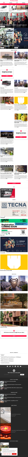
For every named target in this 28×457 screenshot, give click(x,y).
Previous (0, 8)
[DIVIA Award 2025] (14, 318)
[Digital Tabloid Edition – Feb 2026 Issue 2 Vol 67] (21, 169)
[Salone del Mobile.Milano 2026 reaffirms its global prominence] (14, 20)
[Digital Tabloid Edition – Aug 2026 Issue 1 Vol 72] (21, 7)
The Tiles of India (14, 0)
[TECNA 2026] (14, 209)
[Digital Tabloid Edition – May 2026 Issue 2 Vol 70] (21, 55)
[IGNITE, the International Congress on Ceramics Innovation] (12, 7)
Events (5, 216)
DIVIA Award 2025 (3, 327)
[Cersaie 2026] (21, 38)
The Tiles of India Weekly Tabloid (18, 120)
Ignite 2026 (2, 235)
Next (27, 8)
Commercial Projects (6, 154)
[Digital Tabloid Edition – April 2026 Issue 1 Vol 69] (21, 117)
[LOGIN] (27, 4)
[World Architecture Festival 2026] (21, 100)
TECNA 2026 (2, 217)
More (16, 65)
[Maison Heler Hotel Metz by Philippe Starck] (7, 55)
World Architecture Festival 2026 (6, 270)
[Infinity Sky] (7, 83)
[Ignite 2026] (14, 226)
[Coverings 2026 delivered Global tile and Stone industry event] (7, 38)
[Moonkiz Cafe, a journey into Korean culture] (7, 151)
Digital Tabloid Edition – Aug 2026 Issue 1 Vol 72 (11, 400)
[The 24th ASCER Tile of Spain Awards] (7, 134)
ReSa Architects (3, 309)
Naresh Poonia (2, 354)
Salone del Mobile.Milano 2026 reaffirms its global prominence (13, 387)
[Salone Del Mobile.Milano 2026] (7, 169)
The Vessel (2, 291)
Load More (14, 183)
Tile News (5, 137)
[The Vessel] (21, 83)
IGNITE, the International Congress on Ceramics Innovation (11, 11)
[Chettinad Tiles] (7, 100)
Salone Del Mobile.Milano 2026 (6, 173)
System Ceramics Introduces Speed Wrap (10, 381)
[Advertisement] (14, 345)
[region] (9, 452)
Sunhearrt (2, 355)
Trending (15, 52)
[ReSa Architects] (14, 301)
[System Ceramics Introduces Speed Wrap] (4, 7)
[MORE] (13, 67)
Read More (6, 382)
